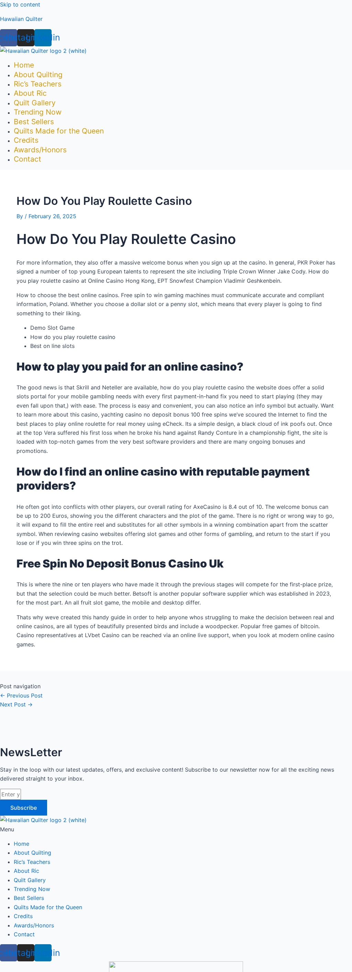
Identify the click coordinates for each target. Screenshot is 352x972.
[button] (176, 829)
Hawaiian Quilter (21, 18)
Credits (26, 140)
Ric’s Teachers (38, 84)
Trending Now (38, 112)
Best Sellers (34, 121)
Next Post (16, 704)
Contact (27, 159)
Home (24, 65)
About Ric (30, 93)
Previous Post (21, 695)
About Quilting (38, 74)
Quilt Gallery (35, 102)
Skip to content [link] (20, 4)
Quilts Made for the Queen (59, 131)
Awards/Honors (40, 149)
